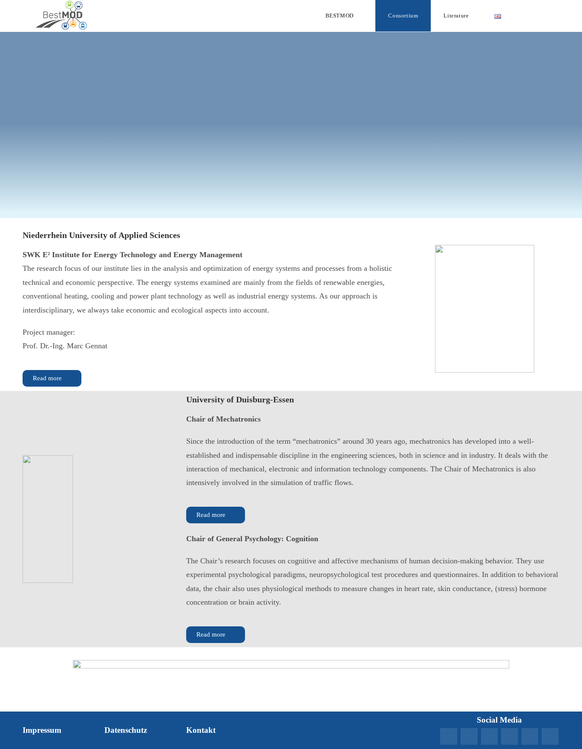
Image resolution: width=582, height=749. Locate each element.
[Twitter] (550, 736)
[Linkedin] (448, 736)
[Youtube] (509, 736)
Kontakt (201, 730)
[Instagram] (530, 736)
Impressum (42, 730)
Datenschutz (125, 730)
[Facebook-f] (489, 736)
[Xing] (469, 736)
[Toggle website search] (538, 16)
